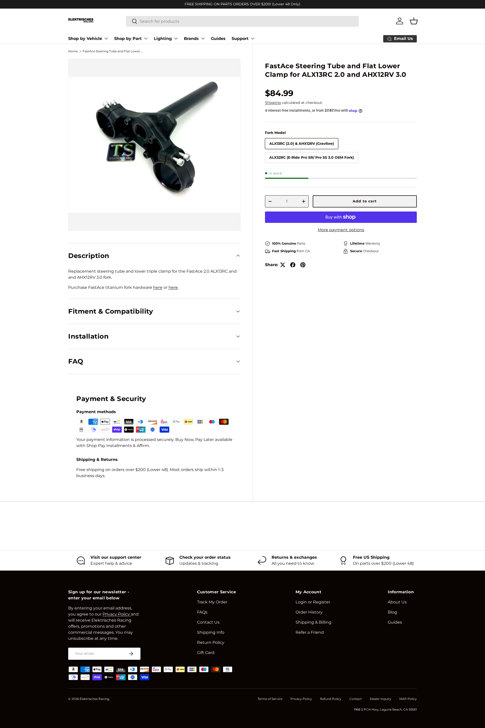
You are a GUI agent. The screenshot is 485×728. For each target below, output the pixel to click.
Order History (309, 612)
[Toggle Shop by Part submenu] (146, 38)
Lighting (163, 38)
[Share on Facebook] (293, 265)
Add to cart (365, 201)
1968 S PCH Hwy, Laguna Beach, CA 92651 (385, 709)
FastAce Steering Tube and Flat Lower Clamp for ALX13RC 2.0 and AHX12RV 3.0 (113, 51)
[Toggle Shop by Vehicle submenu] (106, 38)
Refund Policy (330, 699)
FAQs (202, 612)
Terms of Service (270, 699)
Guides (218, 38)
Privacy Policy (301, 699)
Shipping (273, 102)
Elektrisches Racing (94, 699)
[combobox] (242, 21)
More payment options (341, 229)
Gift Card (205, 652)
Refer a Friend (310, 632)
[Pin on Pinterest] (303, 265)
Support (240, 38)
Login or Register (313, 602)
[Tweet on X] (283, 265)
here (157, 287)
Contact (355, 699)
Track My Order (212, 602)
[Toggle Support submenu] (253, 38)
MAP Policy (408, 699)
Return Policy (210, 642)
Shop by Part (128, 38)
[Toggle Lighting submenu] (176, 38)
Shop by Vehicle (85, 38)
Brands (191, 38)
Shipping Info (210, 632)
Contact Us (208, 622)
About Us (397, 602)
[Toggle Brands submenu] (203, 38)
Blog (392, 612)
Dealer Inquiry (380, 699)
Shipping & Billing (313, 622)
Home (73, 51)
